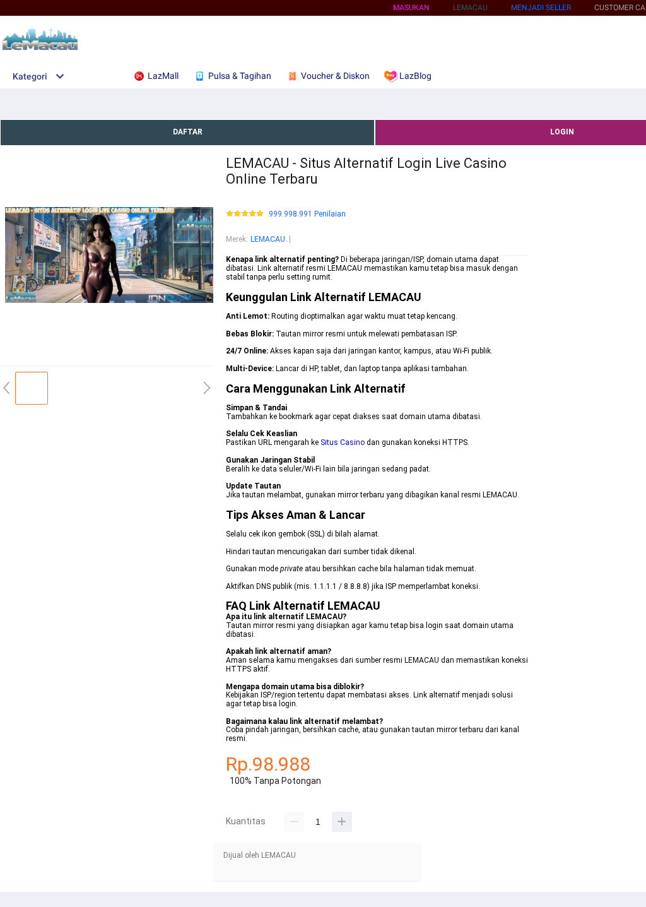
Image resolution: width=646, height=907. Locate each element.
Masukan (411, 7)
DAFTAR (188, 131)
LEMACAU (267, 239)
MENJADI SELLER (541, 7)
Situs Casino (342, 442)
